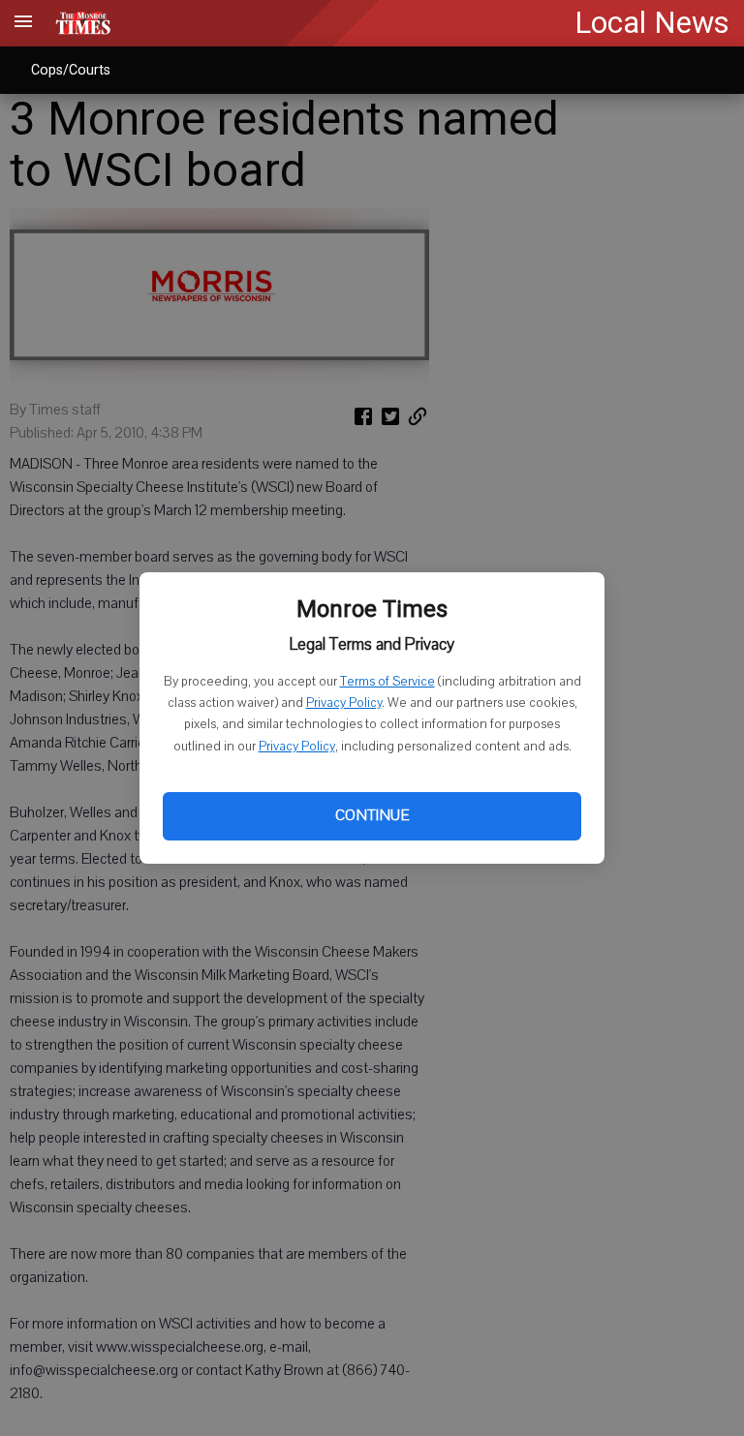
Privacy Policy (344, 703)
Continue (372, 815)
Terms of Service (387, 681)
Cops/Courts (70, 69)
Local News (651, 23)
